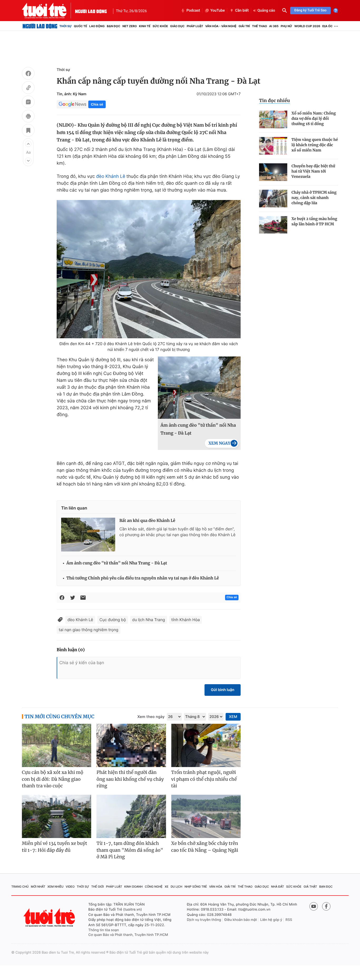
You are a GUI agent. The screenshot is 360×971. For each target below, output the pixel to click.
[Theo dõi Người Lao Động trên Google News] (72, 104)
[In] (28, 117)
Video (70, 886)
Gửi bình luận (222, 690)
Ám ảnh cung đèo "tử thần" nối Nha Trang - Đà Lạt (198, 429)
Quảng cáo (266, 10)
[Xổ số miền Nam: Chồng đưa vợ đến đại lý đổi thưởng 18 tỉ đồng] (273, 119)
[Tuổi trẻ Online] (49, 917)
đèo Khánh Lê (110, 176)
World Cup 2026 (307, 26)
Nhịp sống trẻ (195, 886)
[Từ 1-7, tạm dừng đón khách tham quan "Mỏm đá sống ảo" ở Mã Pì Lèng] (131, 816)
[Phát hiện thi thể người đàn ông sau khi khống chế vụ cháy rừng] (131, 745)
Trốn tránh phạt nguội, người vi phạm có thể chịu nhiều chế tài (204, 779)
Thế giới (97, 886)
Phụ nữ (286, 26)
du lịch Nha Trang (148, 619)
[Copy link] (28, 88)
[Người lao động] (91, 10)
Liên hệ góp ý (271, 920)
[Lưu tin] (28, 131)
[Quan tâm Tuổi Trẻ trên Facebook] (326, 906)
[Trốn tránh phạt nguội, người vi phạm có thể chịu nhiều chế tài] (206, 745)
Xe (166, 886)
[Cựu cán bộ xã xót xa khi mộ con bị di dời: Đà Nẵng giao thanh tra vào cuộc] (56, 745)
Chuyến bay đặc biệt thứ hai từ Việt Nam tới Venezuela (313, 171)
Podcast (193, 10)
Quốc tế (80, 26)
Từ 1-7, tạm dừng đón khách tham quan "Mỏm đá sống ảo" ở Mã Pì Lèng (129, 850)
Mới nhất (38, 886)
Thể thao (259, 26)
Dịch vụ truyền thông (204, 920)
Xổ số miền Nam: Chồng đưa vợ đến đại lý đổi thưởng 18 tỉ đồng (313, 118)
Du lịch (176, 886)
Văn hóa (215, 886)
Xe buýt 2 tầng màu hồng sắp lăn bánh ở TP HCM (314, 221)
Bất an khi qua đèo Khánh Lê (147, 520)
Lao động (97, 26)
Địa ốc (327, 26)
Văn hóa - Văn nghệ (220, 26)
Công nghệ (154, 886)
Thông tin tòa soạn (103, 930)
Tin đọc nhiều (274, 100)
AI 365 (273, 26)
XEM (233, 717)
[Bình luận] (28, 103)
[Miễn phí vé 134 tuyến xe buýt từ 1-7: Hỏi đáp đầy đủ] (56, 816)
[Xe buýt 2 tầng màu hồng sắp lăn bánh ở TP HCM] (273, 225)
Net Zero (129, 26)
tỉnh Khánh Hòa (185, 619)
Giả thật (310, 886)
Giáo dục (177, 26)
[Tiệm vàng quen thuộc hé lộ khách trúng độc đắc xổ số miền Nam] (273, 146)
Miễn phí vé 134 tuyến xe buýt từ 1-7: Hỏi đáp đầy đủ (54, 846)
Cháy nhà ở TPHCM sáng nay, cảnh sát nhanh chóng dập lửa (314, 197)
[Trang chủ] (40, 26)
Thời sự (65, 26)
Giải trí (244, 26)
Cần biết (242, 10)
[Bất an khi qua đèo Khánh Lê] (88, 534)
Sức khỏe (160, 26)
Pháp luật (195, 26)
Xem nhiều (55, 886)
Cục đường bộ (112, 619)
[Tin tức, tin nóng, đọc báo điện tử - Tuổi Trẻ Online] (48, 10)
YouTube (217, 10)
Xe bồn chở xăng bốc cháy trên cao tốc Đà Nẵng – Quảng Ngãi (204, 846)
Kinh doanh (133, 886)
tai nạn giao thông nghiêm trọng (88, 629)
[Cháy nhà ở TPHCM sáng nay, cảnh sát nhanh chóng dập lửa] (273, 198)
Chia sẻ (97, 104)
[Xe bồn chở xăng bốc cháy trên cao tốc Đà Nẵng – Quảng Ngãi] (206, 816)
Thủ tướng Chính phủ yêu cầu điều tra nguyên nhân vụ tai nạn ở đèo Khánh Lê (142, 578)
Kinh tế (144, 26)
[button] (28, 144)
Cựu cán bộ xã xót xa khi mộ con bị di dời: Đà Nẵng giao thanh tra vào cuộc (52, 779)
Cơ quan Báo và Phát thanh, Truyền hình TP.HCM (128, 935)
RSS (288, 920)
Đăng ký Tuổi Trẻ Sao (310, 10)
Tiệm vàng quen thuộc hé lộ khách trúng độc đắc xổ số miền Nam (314, 145)
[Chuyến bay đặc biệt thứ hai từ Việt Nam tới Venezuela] (273, 172)
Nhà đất (277, 886)
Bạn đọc (113, 26)
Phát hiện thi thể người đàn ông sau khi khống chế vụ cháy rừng (130, 779)
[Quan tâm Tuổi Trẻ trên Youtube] (313, 906)
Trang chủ (20, 886)
